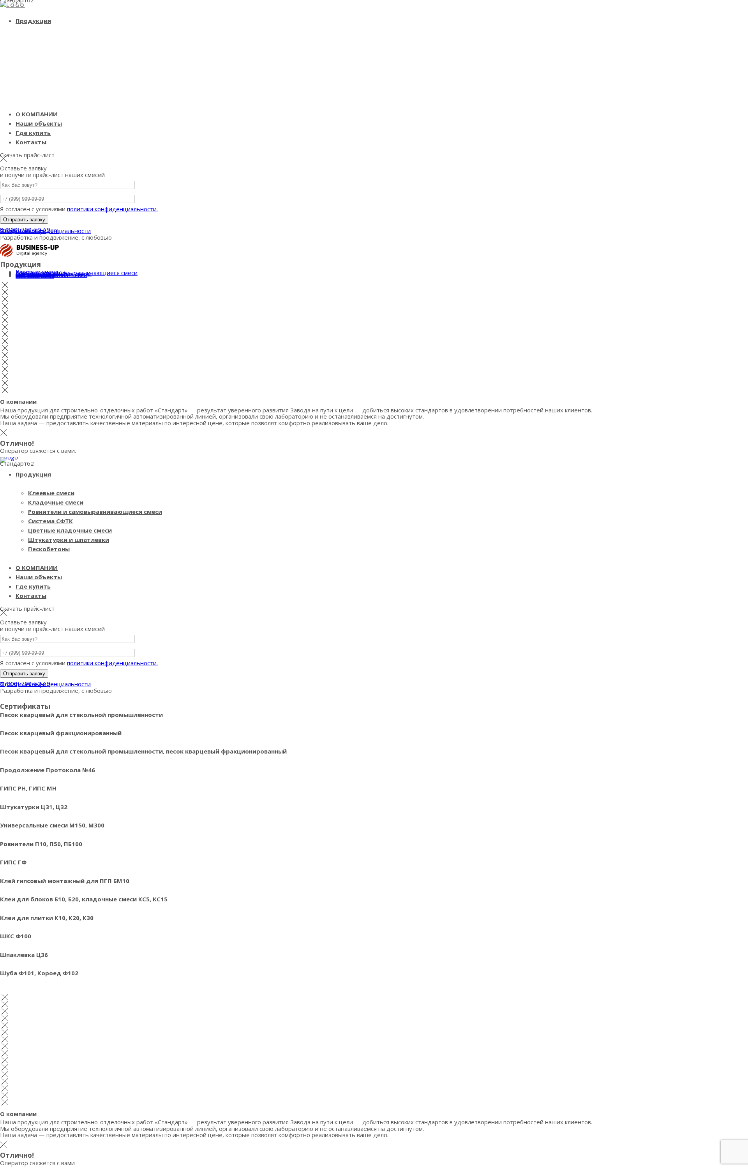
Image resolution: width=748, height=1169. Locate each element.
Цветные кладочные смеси (70, 530)
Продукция (33, 21)
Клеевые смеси (51, 493)
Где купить (33, 133)
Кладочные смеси (55, 502)
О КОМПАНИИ (37, 114)
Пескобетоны (35, 275)
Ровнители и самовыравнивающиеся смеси (95, 511)
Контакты (31, 142)
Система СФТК (50, 521)
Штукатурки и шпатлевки (68, 539)
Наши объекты (39, 123)
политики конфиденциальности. (112, 209)
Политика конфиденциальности (45, 231)
